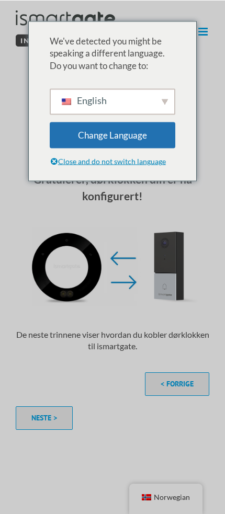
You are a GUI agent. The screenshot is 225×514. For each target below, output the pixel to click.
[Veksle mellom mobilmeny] (203, 31)
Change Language (112, 134)
